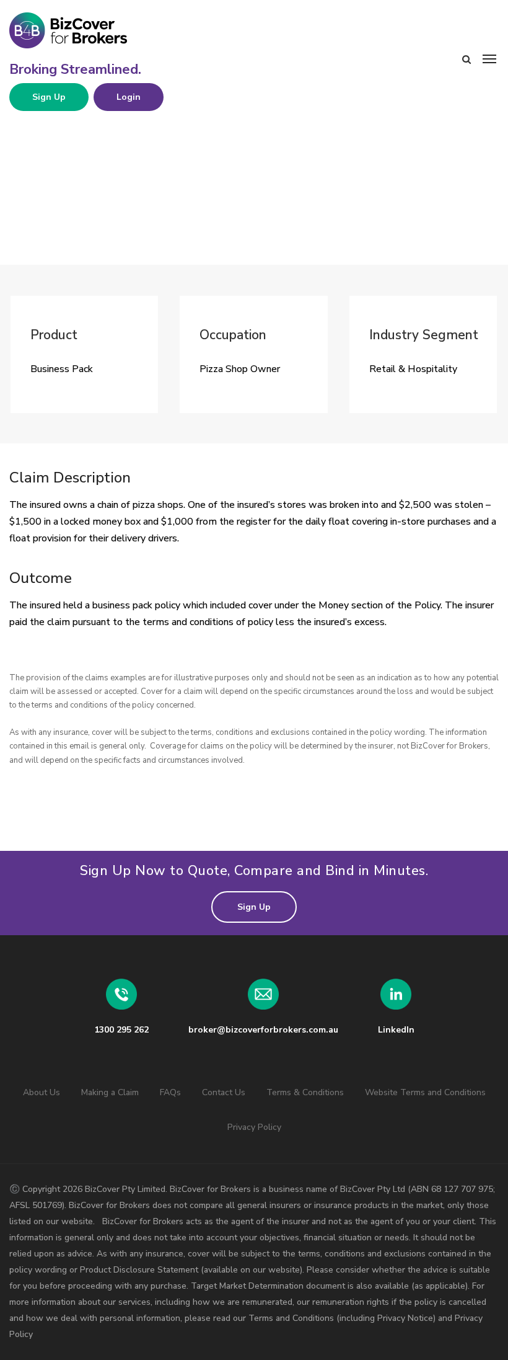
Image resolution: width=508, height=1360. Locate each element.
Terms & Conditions (305, 1092)
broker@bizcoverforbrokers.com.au (263, 1030)
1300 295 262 (121, 1030)
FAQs (170, 1092)
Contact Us (223, 1092)
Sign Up (49, 97)
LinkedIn (396, 1030)
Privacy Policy (254, 1127)
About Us (41, 1092)
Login (128, 97)
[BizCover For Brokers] (102, 31)
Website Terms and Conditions (425, 1092)
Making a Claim (110, 1092)
